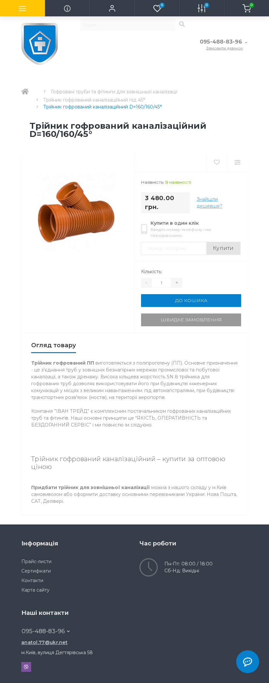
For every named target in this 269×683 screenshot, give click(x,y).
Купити (223, 248)
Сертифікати (36, 571)
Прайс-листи (36, 561)
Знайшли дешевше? (209, 202)
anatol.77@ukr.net (44, 642)
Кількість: (151, 272)
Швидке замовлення (191, 320)
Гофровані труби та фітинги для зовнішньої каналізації (114, 92)
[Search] (182, 24)
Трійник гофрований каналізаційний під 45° (94, 100)
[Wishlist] (216, 162)
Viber (26, 667)
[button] (112, 8)
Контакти (32, 580)
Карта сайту (35, 590)
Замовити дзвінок (224, 48)
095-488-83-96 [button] (43, 631)
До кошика (191, 300)
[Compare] (237, 162)
